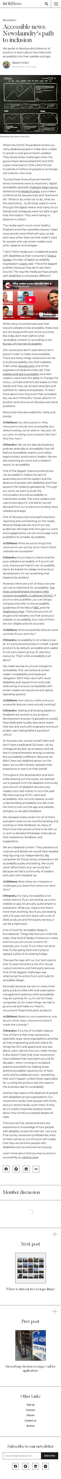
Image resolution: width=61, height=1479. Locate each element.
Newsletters (9, 20)
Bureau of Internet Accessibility (22, 343)
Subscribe (49, 1455)
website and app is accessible (21, 374)
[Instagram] (45, 1466)
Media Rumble (30, 191)
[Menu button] (56, 4)
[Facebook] (15, 1466)
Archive (30, 1426)
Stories (31, 1415)
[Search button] (46, 4)
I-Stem (23, 263)
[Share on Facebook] (6, 1169)
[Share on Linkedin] (26, 1169)
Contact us (30, 1420)
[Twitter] (25, 1466)
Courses (30, 1410)
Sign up (30, 1404)
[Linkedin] (35, 1466)
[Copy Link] (36, 1169)
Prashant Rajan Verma (44, 187)
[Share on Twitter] (16, 1169)
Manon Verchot (20, 63)
